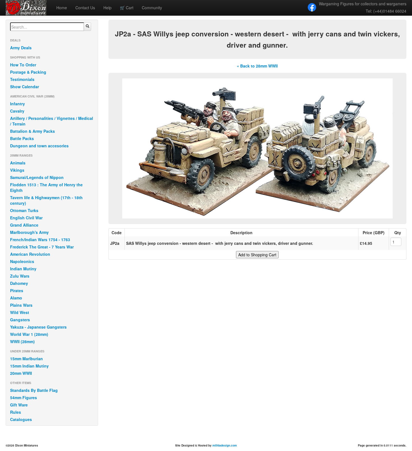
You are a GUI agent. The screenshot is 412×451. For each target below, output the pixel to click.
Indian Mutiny (23, 268)
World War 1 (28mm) (29, 334)
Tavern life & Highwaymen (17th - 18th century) (46, 200)
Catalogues (21, 419)
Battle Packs (22, 138)
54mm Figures (23, 397)
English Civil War (26, 217)
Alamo (16, 298)
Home (61, 7)
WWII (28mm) (22, 341)
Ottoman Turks (24, 210)
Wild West (19, 312)
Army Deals (21, 47)
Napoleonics (22, 261)
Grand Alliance (24, 225)
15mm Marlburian (26, 358)
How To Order (23, 65)
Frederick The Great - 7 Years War (42, 247)
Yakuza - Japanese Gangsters (38, 327)
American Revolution (30, 254)
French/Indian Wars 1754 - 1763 (40, 239)
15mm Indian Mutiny (29, 366)
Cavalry (17, 111)
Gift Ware (19, 405)
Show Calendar (24, 86)
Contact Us (85, 7)
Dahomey (19, 283)
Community (152, 7)
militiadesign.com (224, 445)
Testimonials (22, 79)
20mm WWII (21, 373)
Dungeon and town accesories (39, 145)
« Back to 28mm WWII (257, 66)
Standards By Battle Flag (34, 390)
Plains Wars (21, 305)
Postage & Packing (28, 72)
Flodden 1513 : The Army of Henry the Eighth (46, 187)
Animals (18, 163)
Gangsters (20, 319)
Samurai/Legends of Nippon (37, 177)
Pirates (16, 290)
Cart (126, 7)
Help (107, 7)
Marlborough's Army (29, 232)
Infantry (17, 103)
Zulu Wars (19, 276)
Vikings (17, 170)
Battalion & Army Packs (32, 131)
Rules (15, 412)
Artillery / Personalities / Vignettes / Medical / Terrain (51, 121)
